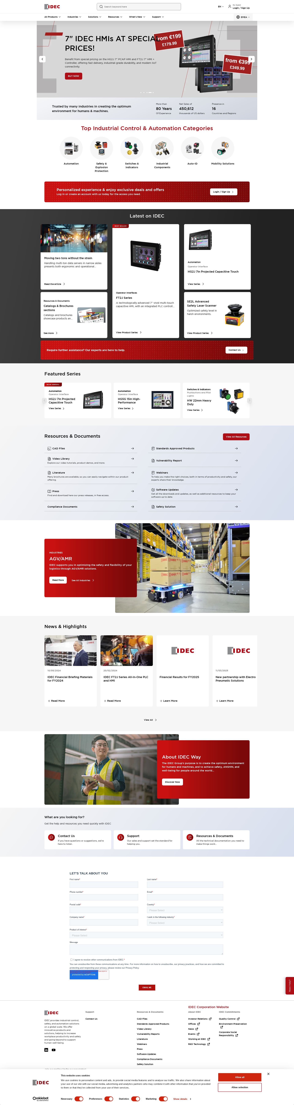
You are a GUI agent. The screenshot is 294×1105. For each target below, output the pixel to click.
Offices (192, 1024)
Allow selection (240, 1087)
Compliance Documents (149, 1059)
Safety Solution (145, 1064)
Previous (44, 400)
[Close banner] (268, 1074)
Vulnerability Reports (148, 1034)
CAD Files (142, 1018)
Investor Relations (197, 1018)
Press (140, 1049)
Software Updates (146, 1054)
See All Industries (81, 580)
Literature (142, 1039)
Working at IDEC (197, 1039)
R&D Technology (197, 1044)
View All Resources (236, 436)
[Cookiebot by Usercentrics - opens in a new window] (40, 1099)
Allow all (240, 1077)
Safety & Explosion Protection (101, 167)
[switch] (108, 1098)
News (191, 1029)
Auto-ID (192, 163)
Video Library (144, 1029)
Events (191, 1034)
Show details (180, 1099)
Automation (71, 163)
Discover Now (172, 781)
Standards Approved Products (153, 1024)
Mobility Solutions (222, 163)
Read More (58, 580)
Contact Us (91, 1018)
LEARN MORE (75, 77)
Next (249, 400)
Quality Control (227, 1018)
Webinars (142, 1044)
